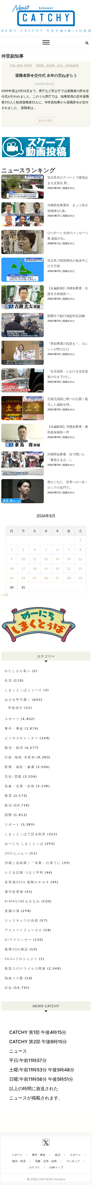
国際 (8, 815)
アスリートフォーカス (23, 930)
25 (34, 578)
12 (46, 559)
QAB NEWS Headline (51, 1179)
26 (46, 578)
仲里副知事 (72, 65)
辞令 (60, 65)
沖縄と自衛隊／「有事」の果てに (33, 863)
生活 (8, 680)
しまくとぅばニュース (23, 690)
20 (57, 568)
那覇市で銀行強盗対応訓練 (66, 316)
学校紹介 (15, 707)
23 (11, 578)
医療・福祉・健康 (20, 767)
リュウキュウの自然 (21, 920)
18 (34, 568)
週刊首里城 (14, 891)
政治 (8, 805)
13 (57, 559)
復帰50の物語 (16, 949)
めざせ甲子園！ (18, 699)
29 (80, 578)
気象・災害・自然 (20, 786)
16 (11, 568)
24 (23, 578)
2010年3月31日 (44, 84)
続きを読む (46, 120)
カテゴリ (34, 1167)
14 (69, 559)
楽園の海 (12, 911)
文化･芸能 (13, 776)
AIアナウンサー (18, 939)
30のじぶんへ (16, 853)
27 (57, 578)
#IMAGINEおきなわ (22, 901)
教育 (8, 795)
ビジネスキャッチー (21, 738)
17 (23, 568)
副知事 (51, 65)
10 (23, 559)
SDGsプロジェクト (21, 959)
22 (80, 568)
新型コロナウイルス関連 (25, 968)
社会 (8, 987)
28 (69, 578)
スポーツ (12, 719)
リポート (12, 824)
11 (34, 559)
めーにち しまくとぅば (24, 843)
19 (46, 568)
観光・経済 (14, 747)
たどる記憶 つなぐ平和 (24, 872)
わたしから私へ (18, 671)
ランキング (73, 1161)
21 (69, 568)
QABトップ (56, 1167)
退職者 (40, 65)
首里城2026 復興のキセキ (27, 882)
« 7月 (4, 595)
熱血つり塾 (14, 978)
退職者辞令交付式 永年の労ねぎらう (46, 75)
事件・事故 (14, 728)
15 (80, 559)
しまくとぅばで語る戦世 (25, 834)
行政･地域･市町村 (21, 65)
